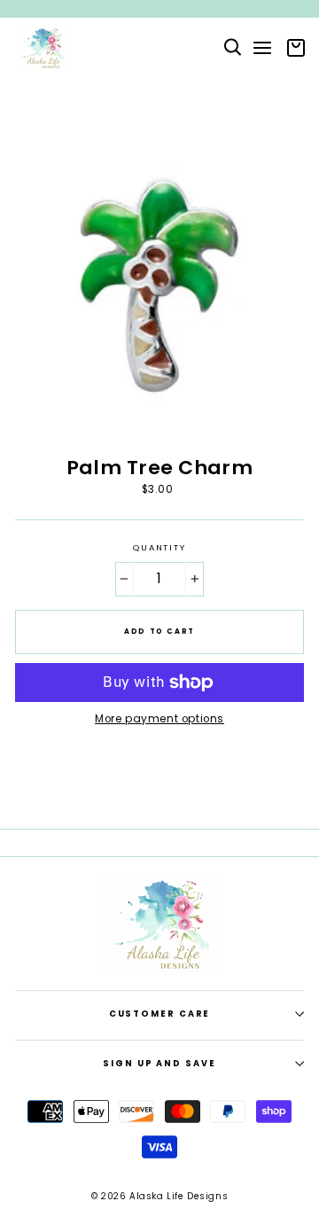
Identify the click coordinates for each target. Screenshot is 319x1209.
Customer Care (160, 1013)
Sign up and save (159, 1063)
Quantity (159, 547)
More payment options (159, 719)
